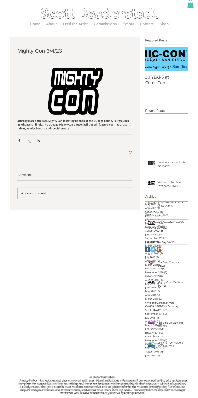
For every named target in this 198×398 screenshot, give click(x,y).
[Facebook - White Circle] (100, 368)
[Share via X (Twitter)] (29, 141)
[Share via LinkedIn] (38, 141)
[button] (190, 4)
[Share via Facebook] (19, 141)
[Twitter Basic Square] (153, 249)
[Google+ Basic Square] (159, 249)
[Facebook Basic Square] (147, 249)
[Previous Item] (151, 59)
